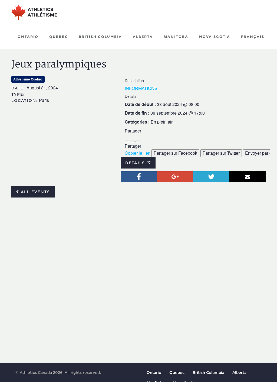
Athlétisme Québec (28, 79)
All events (34, 191)
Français (252, 36)
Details (136, 162)
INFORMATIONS (141, 88)
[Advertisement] (138, 242)
